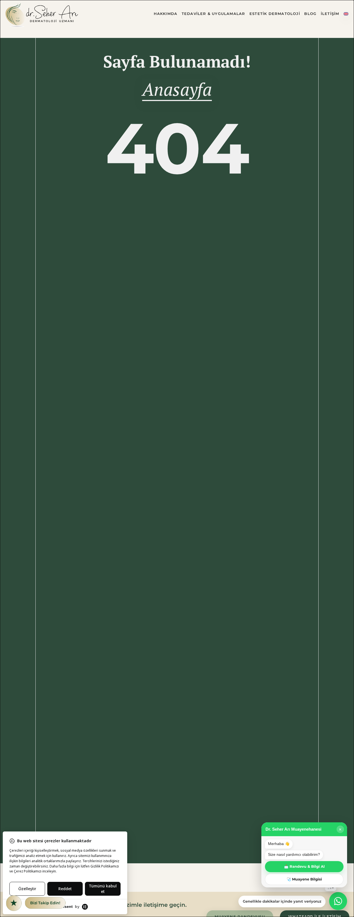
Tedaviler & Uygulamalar (213, 14)
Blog (310, 14)
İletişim (330, 14)
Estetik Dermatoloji (274, 14)
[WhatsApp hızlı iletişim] (338, 901)
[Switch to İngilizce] (345, 15)
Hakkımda (166, 14)
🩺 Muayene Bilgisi (304, 879)
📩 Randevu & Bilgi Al (304, 866)
